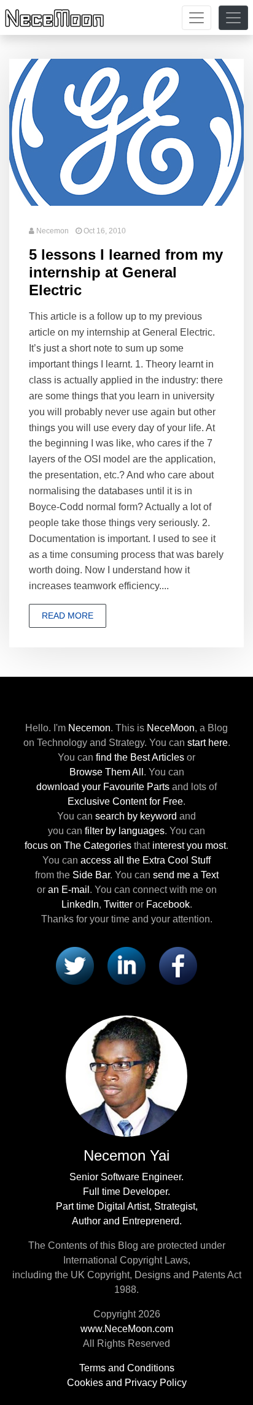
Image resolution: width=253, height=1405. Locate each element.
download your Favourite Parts (102, 787)
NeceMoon (171, 728)
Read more (67, 615)
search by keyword (136, 816)
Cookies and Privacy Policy (127, 1382)
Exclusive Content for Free (125, 801)
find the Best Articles (140, 757)
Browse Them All (106, 772)
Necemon (52, 231)
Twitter (118, 904)
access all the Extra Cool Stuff (145, 860)
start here (207, 742)
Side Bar (91, 875)
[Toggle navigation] (196, 18)
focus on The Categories (78, 845)
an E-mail (69, 889)
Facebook (168, 904)
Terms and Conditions (126, 1368)
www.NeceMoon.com (126, 1329)
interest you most (189, 845)
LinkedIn (80, 904)
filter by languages (125, 831)
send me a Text (186, 875)
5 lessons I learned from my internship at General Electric (126, 272)
